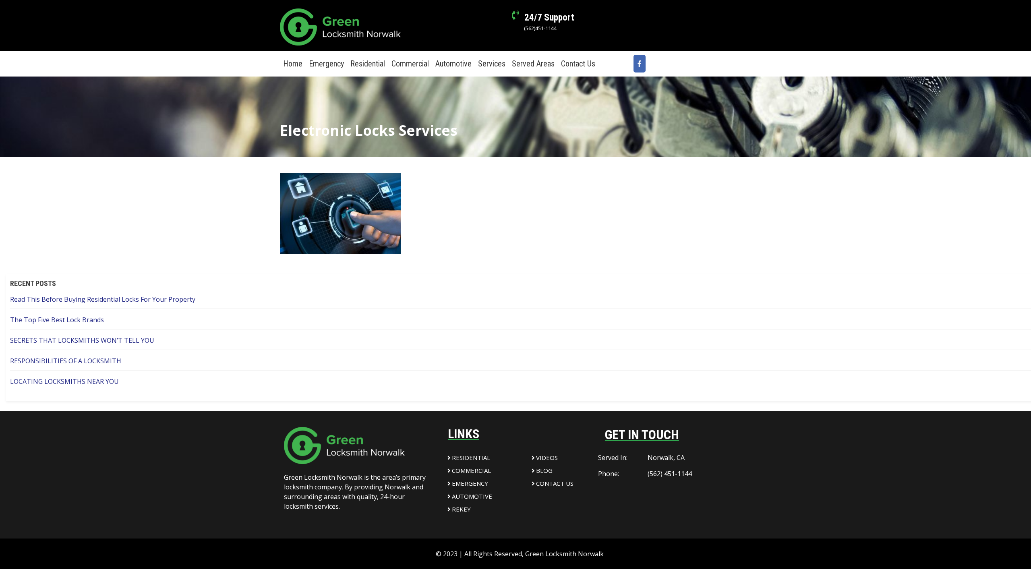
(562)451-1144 (540, 28)
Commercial (410, 63)
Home (292, 63)
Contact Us (578, 63)
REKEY (460, 509)
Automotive (453, 63)
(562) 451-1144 (670, 473)
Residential (367, 63)
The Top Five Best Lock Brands (57, 319)
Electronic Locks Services (369, 130)
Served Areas (533, 63)
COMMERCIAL (470, 470)
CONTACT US (554, 483)
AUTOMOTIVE (471, 496)
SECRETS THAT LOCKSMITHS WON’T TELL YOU (82, 340)
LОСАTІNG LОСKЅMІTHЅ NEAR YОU (64, 381)
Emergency (326, 63)
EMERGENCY (469, 483)
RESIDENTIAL (470, 458)
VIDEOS (546, 458)
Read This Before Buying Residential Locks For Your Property (102, 299)
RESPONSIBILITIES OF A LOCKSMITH (65, 360)
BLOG (543, 470)
